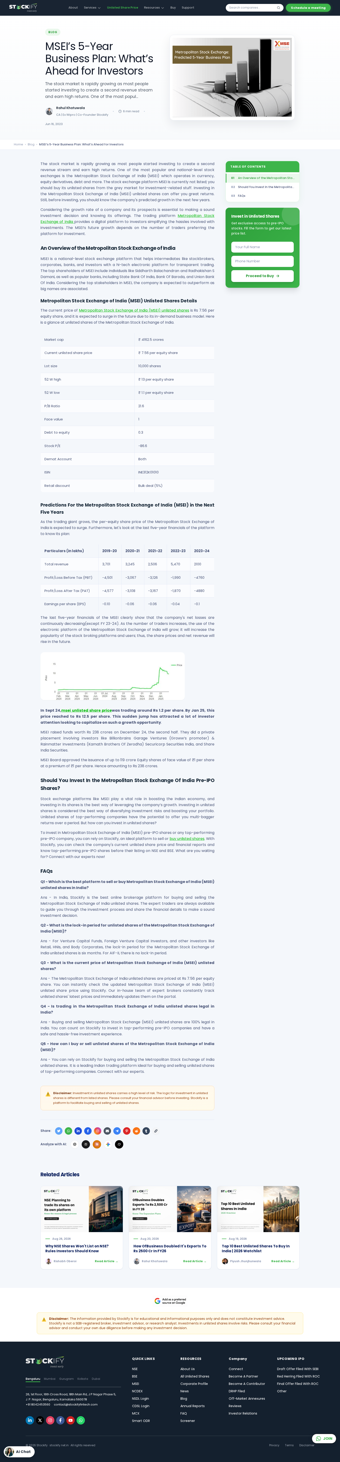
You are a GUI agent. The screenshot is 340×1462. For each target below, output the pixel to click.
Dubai (96, 1379)
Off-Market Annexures (247, 1398)
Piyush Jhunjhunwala (245, 1261)
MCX (135, 1413)
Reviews (235, 1406)
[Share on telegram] (117, 1131)
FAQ (183, 1413)
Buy (173, 7)
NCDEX (137, 1391)
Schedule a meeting (308, 8)
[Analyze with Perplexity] (86, 1144)
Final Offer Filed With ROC (297, 1383)
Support (188, 7)
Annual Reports (192, 1406)
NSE (135, 1369)
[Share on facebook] (88, 1131)
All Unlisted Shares (194, 1376)
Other (282, 1391)
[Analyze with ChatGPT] (75, 1144)
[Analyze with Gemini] (108, 1144)
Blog (31, 144)
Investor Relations (243, 1413)
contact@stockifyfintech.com (76, 1404)
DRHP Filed (237, 1391)
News (184, 1391)
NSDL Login (140, 1398)
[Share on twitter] (58, 1131)
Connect (236, 1369)
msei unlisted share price (86, 710)
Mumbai (50, 1379)
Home (18, 144)
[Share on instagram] (97, 1131)
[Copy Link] (156, 1131)
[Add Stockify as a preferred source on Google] (170, 1301)
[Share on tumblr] (146, 1131)
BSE (134, 1376)
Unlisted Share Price (122, 7)
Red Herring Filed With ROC (298, 1376)
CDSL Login (140, 1406)
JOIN (327, 1438)
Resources (152, 7)
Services (90, 7)
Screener (187, 1420)
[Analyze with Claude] (97, 1144)
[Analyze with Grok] (119, 1144)
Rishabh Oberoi (65, 1261)
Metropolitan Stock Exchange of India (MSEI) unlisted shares (134, 310)
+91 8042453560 (38, 1404)
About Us (187, 1369)
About (73, 7)
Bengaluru (33, 1379)
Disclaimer (306, 1445)
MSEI (135, 1383)
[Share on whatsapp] (68, 1131)
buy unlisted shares (187, 838)
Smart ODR (141, 1420)
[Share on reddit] (136, 1131)
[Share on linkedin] (78, 1131)
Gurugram (66, 1379)
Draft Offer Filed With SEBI (297, 1369)
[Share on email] (107, 1131)
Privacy (274, 1445)
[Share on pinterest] (126, 1131)
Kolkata (82, 1379)
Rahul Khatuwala (70, 108)
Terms (289, 1445)
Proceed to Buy (260, 275)
